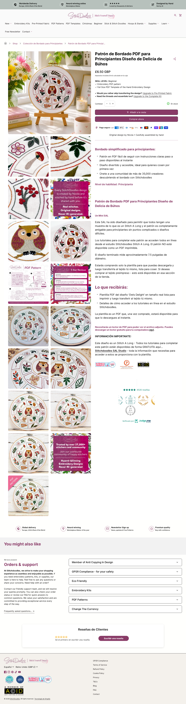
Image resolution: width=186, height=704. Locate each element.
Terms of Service (100, 665)
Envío (111, 75)
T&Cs (95, 681)
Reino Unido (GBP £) (27, 666)
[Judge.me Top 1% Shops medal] (144, 400)
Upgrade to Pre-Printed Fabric (157, 93)
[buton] (9, 666)
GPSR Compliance (100, 661)
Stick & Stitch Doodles (115, 23)
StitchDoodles (15, 699)
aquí (151, 329)
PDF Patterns (57, 23)
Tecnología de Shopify (42, 699)
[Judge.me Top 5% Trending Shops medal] (118, 410)
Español (9, 666)
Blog (95, 686)
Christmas (87, 23)
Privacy (96, 677)
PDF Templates (73, 23)
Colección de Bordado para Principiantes (43, 43)
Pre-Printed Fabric (40, 23)
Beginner (98, 23)
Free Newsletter (13, 32)
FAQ (94, 690)
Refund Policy (98, 669)
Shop (15, 43)
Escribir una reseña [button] (113, 638)
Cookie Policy (98, 673)
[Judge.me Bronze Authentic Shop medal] (131, 400)
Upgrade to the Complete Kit (147, 96)
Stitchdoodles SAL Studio (110, 350)
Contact (96, 694)
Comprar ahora (136, 119)
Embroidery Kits (22, 24)
